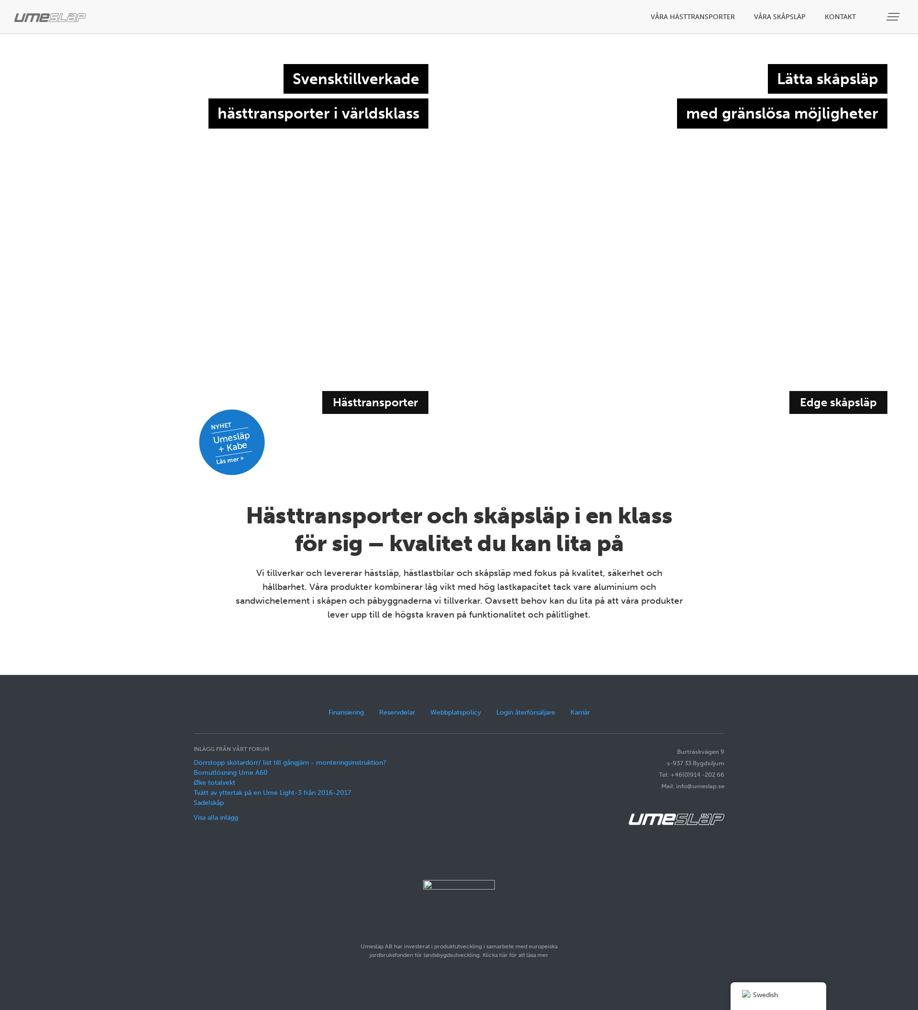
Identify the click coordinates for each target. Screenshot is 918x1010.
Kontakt (840, 17)
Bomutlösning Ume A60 (231, 773)
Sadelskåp (209, 803)
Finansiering (346, 712)
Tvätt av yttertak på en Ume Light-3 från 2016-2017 (272, 793)
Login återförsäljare (525, 712)
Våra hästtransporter (693, 17)
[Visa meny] (894, 17)
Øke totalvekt (214, 783)
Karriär (580, 712)
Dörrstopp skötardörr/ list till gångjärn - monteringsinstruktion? (290, 763)
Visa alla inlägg (216, 818)
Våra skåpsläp (780, 17)
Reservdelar (397, 712)
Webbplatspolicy (455, 712)
